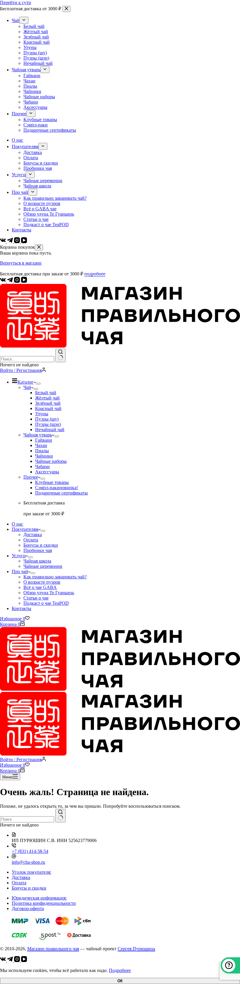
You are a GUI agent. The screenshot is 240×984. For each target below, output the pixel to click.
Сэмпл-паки (56, 487)
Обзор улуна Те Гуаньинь (48, 592)
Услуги (19, 555)
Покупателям (25, 529)
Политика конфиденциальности (44, 903)
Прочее (30, 477)
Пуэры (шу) (47, 418)
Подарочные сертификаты (61, 492)
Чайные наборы (51, 461)
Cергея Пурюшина (136, 948)
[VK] (3, 281)
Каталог (26, 382)
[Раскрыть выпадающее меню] (38, 384)
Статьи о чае (36, 597)
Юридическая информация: (39, 897)
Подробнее (120, 970)
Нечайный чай (49, 429)
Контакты (21, 608)
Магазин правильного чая (53, 948)
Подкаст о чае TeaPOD (46, 603)
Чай (27, 387)
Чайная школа (37, 560)
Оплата (30, 539)
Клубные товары (52, 482)
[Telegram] (10, 281)
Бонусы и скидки (40, 545)
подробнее (94, 273)
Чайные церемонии (42, 566)
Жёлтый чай (47, 397)
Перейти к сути (15, 2)
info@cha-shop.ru (28, 862)
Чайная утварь (37, 434)
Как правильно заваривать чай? (55, 576)
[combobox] (27, 359)
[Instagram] (17, 281)
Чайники (44, 455)
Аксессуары (47, 471)
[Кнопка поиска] (60, 355)
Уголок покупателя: (31, 872)
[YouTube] (24, 281)
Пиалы (42, 450)
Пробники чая (37, 550)
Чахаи (41, 445)
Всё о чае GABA (40, 587)
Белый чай (45, 392)
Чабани (42, 466)
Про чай (20, 571)
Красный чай (48, 408)
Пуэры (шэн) (48, 424)
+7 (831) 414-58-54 (30, 851)
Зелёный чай (48, 403)
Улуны (41, 413)
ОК (120, 981)
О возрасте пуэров (41, 582)
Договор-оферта (28, 908)
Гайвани (43, 440)
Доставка (32, 534)
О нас (17, 523)
